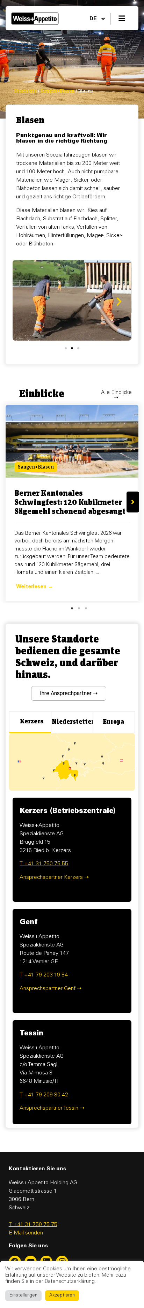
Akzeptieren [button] (62, 1295)
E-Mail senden (26, 1233)
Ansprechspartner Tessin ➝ (52, 1108)
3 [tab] (85, 608)
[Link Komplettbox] (72, 503)
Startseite (25, 91)
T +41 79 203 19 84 (44, 975)
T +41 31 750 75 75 (33, 1224)
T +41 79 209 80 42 (44, 1095)
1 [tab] (72, 608)
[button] (119, 301)
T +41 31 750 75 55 (44, 864)
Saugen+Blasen (57, 91)
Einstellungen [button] (23, 1295)
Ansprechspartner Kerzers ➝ (54, 877)
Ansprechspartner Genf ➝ (50, 988)
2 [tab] (78, 608)
